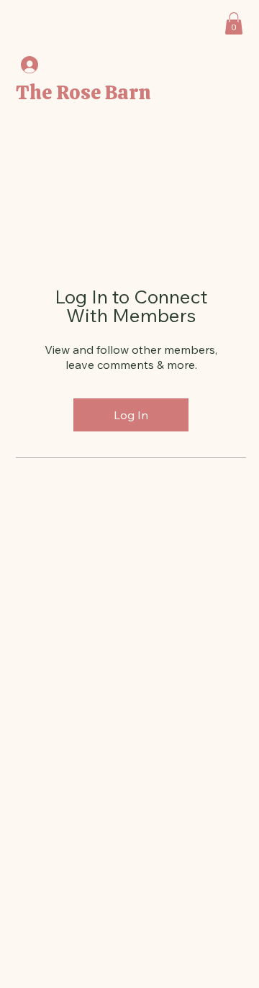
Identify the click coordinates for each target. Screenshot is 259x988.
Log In (131, 415)
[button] (233, 23)
